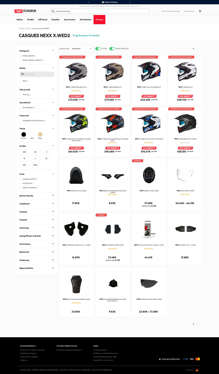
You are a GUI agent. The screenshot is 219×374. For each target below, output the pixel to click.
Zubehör (55, 19)
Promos (99, 19)
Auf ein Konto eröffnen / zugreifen (32, 350)
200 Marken (85, 19)
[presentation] (88, 2)
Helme (20, 19)
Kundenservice (189, 11)
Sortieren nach (64, 49)
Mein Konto (166, 11)
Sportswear (69, 19)
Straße (30, 19)
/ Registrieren (175, 11)
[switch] (98, 48)
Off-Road (42, 19)
